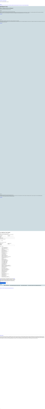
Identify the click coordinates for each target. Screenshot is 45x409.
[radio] (8, 240)
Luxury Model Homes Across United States (15, 285)
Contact (1, 4)
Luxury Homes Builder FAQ (24, 285)
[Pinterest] (22, 334)
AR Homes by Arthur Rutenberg (3, 0)
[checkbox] (7, 240)
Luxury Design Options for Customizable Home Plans (34, 285)
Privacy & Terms (1, 335)
